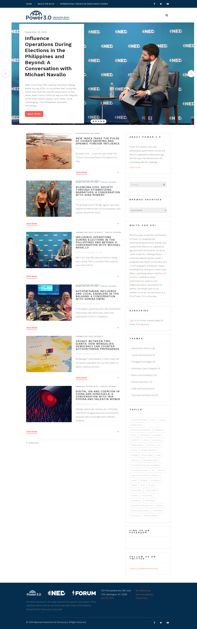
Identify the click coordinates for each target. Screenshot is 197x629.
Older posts (33, 443)
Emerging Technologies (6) (143, 361)
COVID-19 (135, 440)
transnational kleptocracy (142, 505)
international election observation (145, 465)
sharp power (150, 490)
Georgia (134, 455)
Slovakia (134, 495)
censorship (159, 430)
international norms (139, 470)
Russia (151, 485)
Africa (153, 420)
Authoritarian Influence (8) (143, 348)
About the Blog (46, 3)
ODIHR (134, 485)
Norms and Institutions (87, 182)
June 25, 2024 (91, 354)
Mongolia (144, 480)
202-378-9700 (107, 598)
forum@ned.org (143, 590)
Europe (134, 450)
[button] (5, 73)
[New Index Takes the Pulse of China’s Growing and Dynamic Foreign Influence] (51, 153)
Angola (162, 420)
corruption (157, 435)
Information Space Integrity (89, 232)
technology (149, 500)
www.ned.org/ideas (144, 594)
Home (29, 3)
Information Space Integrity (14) (145, 368)
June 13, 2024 (91, 404)
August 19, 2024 (92, 304)
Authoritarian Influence (88, 133)
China (133, 435)
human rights (146, 455)
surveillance (136, 500)
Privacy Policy (142, 598)
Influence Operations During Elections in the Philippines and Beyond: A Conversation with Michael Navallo (48, 56)
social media (146, 495)
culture (146, 440)
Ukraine (159, 505)
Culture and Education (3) (143, 355)
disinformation (137, 445)
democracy (157, 440)
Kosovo (161, 470)
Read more (81, 172)
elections (151, 445)
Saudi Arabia (136, 490)
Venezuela (135, 515)
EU (159, 445)
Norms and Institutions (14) (143, 375)
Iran (153, 470)
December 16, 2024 (93, 200)
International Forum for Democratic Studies (84, 3)
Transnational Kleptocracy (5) (144, 395)
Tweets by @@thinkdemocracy (144, 568)
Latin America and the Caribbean (145, 475)
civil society (144, 435)
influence (135, 460)
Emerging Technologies (87, 386)
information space (150, 460)
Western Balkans (151, 515)
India (158, 455)
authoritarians (137, 425)
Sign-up (133, 320)
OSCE (142, 485)
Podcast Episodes (108, 182)
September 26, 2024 (94, 252)
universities (157, 510)
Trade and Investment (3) (142, 388)
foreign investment (149, 450)
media (133, 480)
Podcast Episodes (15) (141, 381)
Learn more (135, 167)
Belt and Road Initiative (141, 430)
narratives (155, 480)
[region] (98, 73)
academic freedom (139, 420)
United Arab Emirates (140, 510)
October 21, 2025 (92, 148)
